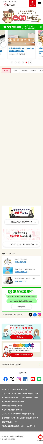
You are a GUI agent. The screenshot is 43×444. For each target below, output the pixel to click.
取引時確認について (8, 418)
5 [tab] (26, 62)
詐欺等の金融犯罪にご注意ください (13, 426)
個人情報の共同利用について (11, 397)
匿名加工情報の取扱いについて (12, 410)
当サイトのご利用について (21, 389)
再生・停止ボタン (30, 62)
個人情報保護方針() (13, 402)
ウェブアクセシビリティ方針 (11, 393)
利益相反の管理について (30, 397)
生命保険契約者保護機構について (27, 418)
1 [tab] (12, 62)
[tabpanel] (21, 44)
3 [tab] (19, 62)
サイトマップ (6, 389)
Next (39, 44)
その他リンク (31, 426)
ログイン (32, 5)
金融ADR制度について (9, 422)
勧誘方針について (28, 414)
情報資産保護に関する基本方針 (12, 406)
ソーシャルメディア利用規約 (11, 414)
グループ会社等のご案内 (30, 393)
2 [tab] (15, 62)
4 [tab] (22, 62)
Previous (3, 44)
